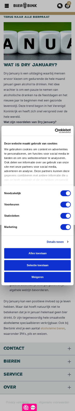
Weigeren (37, 277)
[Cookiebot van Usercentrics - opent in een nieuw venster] (55, 130)
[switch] (65, 204)
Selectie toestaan (37, 265)
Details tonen (55, 241)
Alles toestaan (38, 253)
